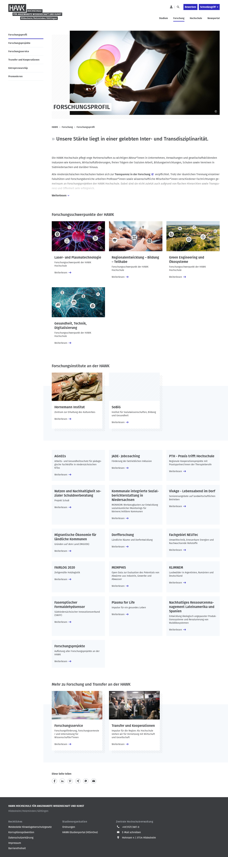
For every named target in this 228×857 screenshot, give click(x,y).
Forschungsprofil (17, 34)
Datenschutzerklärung (20, 837)
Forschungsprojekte (19, 43)
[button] (54, 781)
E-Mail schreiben (131, 832)
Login (171, 7)
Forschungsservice (18, 51)
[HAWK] (35, 14)
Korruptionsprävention (21, 832)
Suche (178, 7)
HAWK (55, 127)
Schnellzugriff (208, 7)
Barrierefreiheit (17, 848)
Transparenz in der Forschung (132, 174)
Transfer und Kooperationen (23, 59)
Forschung (67, 127)
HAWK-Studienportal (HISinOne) (80, 832)
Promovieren (15, 76)
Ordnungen (68, 826)
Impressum (14, 842)
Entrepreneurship (18, 68)
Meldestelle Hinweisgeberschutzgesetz (30, 826)
